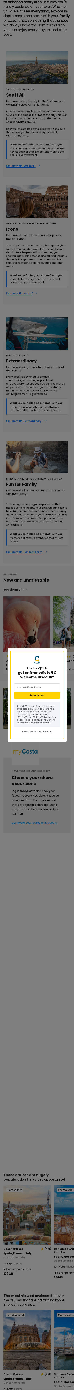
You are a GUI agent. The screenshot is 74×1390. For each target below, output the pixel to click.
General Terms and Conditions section (36, 721)
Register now (37, 695)
